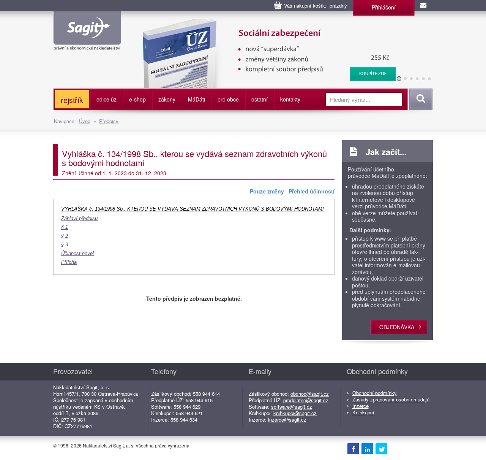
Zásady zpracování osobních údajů (390, 399)
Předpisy (108, 121)
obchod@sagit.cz (309, 393)
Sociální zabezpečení (264, 23)
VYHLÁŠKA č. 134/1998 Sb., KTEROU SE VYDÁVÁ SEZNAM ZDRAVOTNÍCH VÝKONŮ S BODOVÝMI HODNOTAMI (192, 209)
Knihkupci (363, 412)
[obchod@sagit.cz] (424, 5)
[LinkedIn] (367, 448)
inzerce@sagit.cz (287, 419)
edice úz (106, 99)
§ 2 (64, 236)
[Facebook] (353, 448)
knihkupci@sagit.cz (295, 413)
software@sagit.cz (291, 406)
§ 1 (64, 227)
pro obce (228, 99)
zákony (166, 99)
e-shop (137, 99)
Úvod (84, 121)
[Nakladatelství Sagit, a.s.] (87, 44)
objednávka (396, 327)
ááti (196, 99)
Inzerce (360, 405)
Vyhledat (419, 99)
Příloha (69, 262)
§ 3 (64, 244)
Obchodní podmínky (374, 393)
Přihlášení (384, 7)
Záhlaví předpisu (79, 218)
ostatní (259, 99)
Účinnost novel (77, 253)
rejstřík (72, 99)
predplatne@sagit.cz (305, 400)
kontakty (290, 99)
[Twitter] (381, 448)
